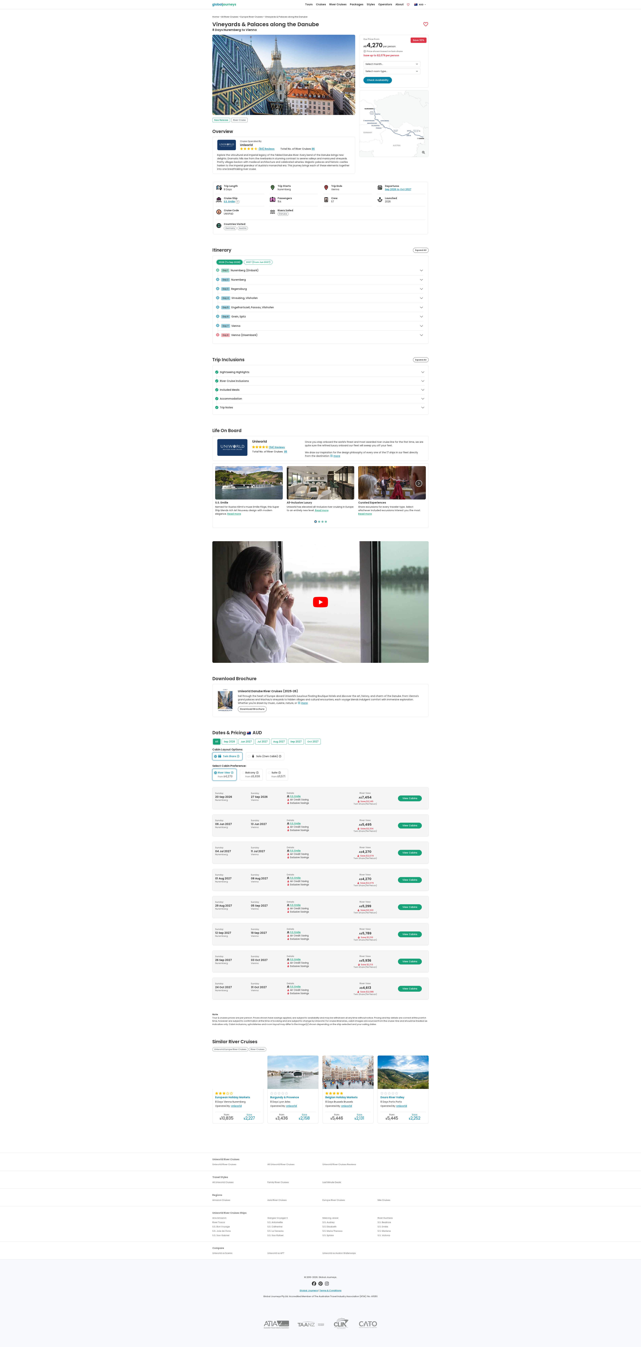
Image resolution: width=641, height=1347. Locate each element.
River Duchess (385, 1218)
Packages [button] (356, 4)
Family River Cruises (278, 1182)
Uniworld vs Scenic (222, 1253)
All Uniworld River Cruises (280, 1164)
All (216, 741)
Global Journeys (309, 1290)
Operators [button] (385, 4)
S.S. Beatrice (384, 1222)
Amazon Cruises (221, 1200)
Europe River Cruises (334, 1200)
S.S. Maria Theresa (332, 1231)
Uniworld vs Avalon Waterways (339, 1253)
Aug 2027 (279, 741)
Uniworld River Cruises (224, 1164)
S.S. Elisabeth (330, 1226)
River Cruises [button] (338, 4)
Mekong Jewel (330, 1218)
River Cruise (239, 120)
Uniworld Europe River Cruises (230, 1049)
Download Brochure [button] (252, 709)
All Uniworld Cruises (223, 1182)
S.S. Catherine (274, 1226)
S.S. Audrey (329, 1222)
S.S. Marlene (384, 1231)
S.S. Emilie (229, 201)
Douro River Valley (392, 1097)
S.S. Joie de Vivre (221, 1231)
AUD (421, 4)
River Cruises (257, 1049)
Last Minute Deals (332, 1182)
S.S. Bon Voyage (221, 1226)
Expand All (420, 250)
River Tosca (218, 1222)
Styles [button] (371, 4)
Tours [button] (309, 4)
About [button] (399, 4)
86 (313, 148)
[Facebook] (314, 1284)
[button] (426, 24)
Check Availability (377, 80)
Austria (242, 228)
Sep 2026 (229, 741)
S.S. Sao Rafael (275, 1235)
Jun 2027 (246, 741)
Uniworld (246, 145)
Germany (230, 228)
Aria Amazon (219, 1218)
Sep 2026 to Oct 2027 (398, 189)
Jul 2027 (262, 741)
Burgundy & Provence (284, 1097)
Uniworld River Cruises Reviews (339, 1164)
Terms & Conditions (330, 1290)
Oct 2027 (312, 741)
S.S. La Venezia (275, 1231)
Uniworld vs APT (275, 1253)
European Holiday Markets (232, 1097)
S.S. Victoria (384, 1235)
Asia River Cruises (277, 1200)
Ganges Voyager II (277, 1218)
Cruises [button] (321, 4)
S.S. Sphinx (328, 1235)
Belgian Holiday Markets (341, 1097)
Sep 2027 (296, 741)
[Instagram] (327, 1284)
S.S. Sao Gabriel (220, 1235)
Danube (283, 213)
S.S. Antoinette (275, 1222)
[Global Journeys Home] (224, 5)
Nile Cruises (384, 1200)
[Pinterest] (320, 1284)
